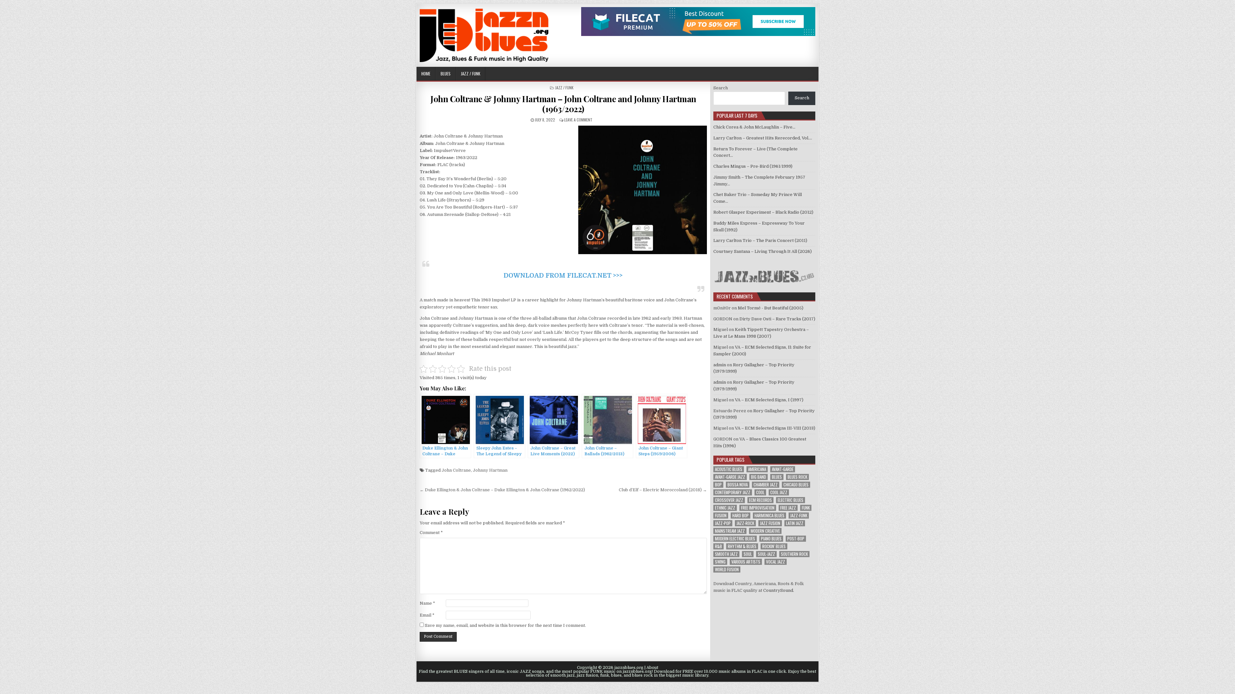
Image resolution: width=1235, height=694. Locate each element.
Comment (431, 532)
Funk (806, 508)
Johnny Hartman (490, 470)
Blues (446, 73)
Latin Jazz (794, 523)
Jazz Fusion (770, 523)
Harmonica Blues (769, 515)
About (652, 667)
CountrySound (778, 590)
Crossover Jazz (729, 500)
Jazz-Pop (723, 523)
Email (427, 615)
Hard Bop (740, 515)
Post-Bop (795, 539)
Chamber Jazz (766, 485)
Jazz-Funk (798, 515)
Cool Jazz (778, 492)
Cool (760, 492)
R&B (718, 546)
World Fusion (727, 569)
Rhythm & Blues (742, 546)
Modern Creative (765, 531)
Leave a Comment (578, 119)
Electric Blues (790, 500)
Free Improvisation (757, 508)
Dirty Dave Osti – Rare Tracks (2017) (777, 318)
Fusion (721, 515)
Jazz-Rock (745, 523)
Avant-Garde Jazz (730, 477)
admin (719, 364)
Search (720, 87)
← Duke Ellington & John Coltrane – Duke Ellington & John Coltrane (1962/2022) (502, 489)
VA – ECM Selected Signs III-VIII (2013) (775, 428)
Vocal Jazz (775, 562)
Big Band (758, 477)
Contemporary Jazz (732, 492)
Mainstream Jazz (730, 531)
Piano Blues (771, 539)
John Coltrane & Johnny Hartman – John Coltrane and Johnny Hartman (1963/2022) (563, 103)
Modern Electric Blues (735, 539)
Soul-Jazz (766, 554)
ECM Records (760, 500)
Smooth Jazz (726, 554)
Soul (748, 554)
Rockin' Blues (774, 546)
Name (427, 603)
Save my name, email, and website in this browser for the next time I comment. (505, 625)
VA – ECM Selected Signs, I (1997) (769, 399)
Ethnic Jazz (725, 508)
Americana (757, 469)
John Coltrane (456, 470)
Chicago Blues (796, 485)
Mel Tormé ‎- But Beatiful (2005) (770, 308)
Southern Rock (794, 554)
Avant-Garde (782, 469)
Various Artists (745, 562)
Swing (720, 562)
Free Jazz (788, 508)
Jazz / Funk (470, 73)
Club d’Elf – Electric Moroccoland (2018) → (663, 489)
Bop (718, 485)
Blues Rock (797, 477)
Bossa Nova (737, 485)
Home (425, 73)
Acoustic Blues (728, 469)
